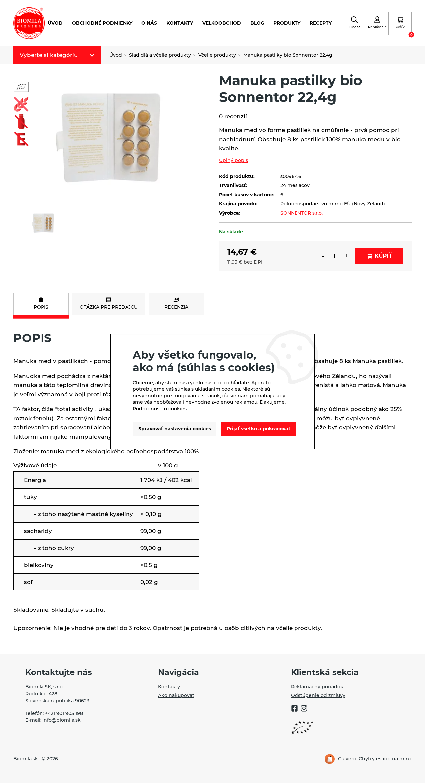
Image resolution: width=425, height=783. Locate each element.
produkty (286, 23)
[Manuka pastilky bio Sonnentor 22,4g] (109, 136)
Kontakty (179, 23)
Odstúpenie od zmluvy (318, 695)
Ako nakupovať (176, 695)
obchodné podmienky (102, 23)
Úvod (55, 23)
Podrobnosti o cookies (160, 409)
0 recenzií (233, 116)
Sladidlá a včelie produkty (160, 55)
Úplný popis (233, 160)
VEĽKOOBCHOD (221, 23)
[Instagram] (304, 709)
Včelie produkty (217, 55)
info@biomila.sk (61, 720)
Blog (257, 23)
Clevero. (347, 758)
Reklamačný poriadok (317, 686)
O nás (149, 23)
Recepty (321, 23)
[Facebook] (294, 709)
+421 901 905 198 (64, 713)
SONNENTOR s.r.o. (301, 213)
